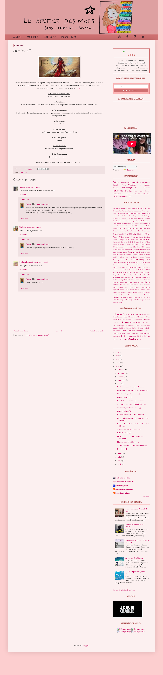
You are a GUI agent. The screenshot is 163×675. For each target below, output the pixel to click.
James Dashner (117, 252)
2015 (117, 359)
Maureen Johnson (130, 272)
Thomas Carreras (138, 292)
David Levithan (144, 237)
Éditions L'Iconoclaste (136, 325)
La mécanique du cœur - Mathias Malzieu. (132, 390)
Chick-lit (116, 185)
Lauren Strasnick (132, 265)
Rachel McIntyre (144, 280)
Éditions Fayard (122, 320)
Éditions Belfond (122, 317)
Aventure (136, 182)
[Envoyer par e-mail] (38, 169)
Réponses (25, 199)
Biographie (146, 182)
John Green (138, 259)
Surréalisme (139, 194)
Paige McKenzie (125, 277)
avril (120, 464)
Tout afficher (146, 496)
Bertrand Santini (141, 226)
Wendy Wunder (127, 297)
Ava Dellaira (122, 223)
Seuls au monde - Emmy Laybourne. (130, 387)
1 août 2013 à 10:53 (34, 227)
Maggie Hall (141, 267)
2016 (117, 355)
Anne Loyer (133, 216)
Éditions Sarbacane (129, 339)
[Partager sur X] (43, 169)
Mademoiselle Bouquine (124, 489)
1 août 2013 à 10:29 (33, 187)
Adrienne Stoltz (126, 208)
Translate (130, 170)
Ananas (22, 187)
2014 (117, 363)
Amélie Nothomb (131, 213)
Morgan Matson (118, 275)
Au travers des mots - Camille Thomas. (131, 404)
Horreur (146, 188)
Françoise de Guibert (132, 244)
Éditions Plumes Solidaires (129, 333)
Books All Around (26, 262)
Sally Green (128, 287)
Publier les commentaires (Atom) (36, 335)
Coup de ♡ (50, 37)
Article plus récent (21, 331)
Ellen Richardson (132, 239)
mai (119, 461)
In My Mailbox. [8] (124, 433)
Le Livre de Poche (120, 314)
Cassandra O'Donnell (140, 231)
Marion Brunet (144, 270)
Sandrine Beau (139, 287)
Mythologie (128, 191)
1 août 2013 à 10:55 (42, 204)
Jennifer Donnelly (131, 254)
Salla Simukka (118, 287)
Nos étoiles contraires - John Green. (130, 401)
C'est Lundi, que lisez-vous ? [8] (129, 429)
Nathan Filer (139, 275)
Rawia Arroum (138, 282)
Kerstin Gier (134, 262)
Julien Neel (146, 260)
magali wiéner (145, 300)
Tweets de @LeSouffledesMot (124, 590)
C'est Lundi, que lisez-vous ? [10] (129, 394)
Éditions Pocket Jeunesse (124, 336)
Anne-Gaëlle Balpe (144, 216)
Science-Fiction (128, 194)
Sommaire (32, 37)
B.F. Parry (137, 223)
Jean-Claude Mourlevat (142, 252)
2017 (117, 352)
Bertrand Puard (130, 226)
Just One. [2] (122, 449)
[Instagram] (135, 37)
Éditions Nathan (135, 331)
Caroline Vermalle (127, 231)
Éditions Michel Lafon (127, 328)
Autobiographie (125, 182)
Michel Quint (146, 272)
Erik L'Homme (133, 242)
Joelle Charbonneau (125, 260)
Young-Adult (126, 196)
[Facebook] (127, 37)
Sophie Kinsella (117, 292)
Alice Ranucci (122, 211)
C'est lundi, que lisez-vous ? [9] (129, 408)
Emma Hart (145, 240)
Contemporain (134, 185)
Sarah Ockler (124, 289)
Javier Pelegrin (128, 252)
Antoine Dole (124, 221)
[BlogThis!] (40, 169)
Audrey (28, 204)
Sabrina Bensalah (144, 285)
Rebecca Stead (124, 285)
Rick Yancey (134, 285)
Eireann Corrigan (118, 239)
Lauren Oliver (122, 265)
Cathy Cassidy (127, 233)
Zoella (125, 300)
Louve (78, 88)
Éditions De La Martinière (136, 317)
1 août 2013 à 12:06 (41, 262)
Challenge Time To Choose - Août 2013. (132, 445)
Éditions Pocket (144, 333)
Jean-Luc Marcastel (119, 254)
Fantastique (127, 188)
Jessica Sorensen (138, 257)
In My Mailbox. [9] (124, 411)
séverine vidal (117, 302)
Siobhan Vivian (145, 289)
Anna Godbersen (123, 216)
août (119, 384)
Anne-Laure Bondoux (120, 218)
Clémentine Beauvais (128, 237)
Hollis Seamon (145, 247)
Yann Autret (138, 297)
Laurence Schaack (144, 265)
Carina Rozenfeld (144, 228)
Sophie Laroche (127, 292)
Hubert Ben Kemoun (126, 249)
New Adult (138, 191)
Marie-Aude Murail (131, 270)
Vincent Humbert (137, 295)
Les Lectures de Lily (122, 478)
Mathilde (22, 227)
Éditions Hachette (133, 322)
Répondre (23, 194)
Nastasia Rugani (129, 275)
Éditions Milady (144, 328)
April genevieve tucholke (137, 221)
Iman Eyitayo (145, 249)
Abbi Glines (116, 208)
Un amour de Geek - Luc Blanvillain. (131, 415)
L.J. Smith (142, 262)
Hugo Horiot (136, 249)
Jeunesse (118, 190)
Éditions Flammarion (134, 320)
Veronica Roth (126, 295)
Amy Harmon (121, 213)
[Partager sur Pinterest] (48, 169)
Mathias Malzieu (118, 272)
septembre (122, 380)
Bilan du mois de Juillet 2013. (128, 442)
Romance (117, 194)
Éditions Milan (119, 331)
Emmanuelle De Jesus (120, 242)
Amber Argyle (141, 211)
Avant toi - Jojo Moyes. (134, 558)
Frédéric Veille (145, 244)
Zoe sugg (120, 300)
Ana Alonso (141, 213)
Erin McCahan (145, 242)
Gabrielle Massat (118, 247)
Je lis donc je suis (121, 486)
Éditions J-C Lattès (123, 325)
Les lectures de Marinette (124, 482)
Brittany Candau (122, 228)
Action (116, 182)
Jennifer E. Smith (144, 254)
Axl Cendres (129, 223)
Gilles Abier (136, 247)
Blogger (85, 646)
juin (119, 457)
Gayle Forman (128, 247)
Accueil (17, 37)
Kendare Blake (126, 262)
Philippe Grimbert (124, 280)
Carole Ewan (117, 231)
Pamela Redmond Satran (138, 277)
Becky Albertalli (145, 223)
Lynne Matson (132, 267)
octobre (121, 377)
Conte (123, 185)
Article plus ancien (97, 331)
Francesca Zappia (118, 244)
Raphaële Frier (128, 282)
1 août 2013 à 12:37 (42, 279)
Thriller (147, 194)
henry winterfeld (134, 300)
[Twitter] (143, 37)
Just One (24, 172)
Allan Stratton (132, 211)
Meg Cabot (138, 272)
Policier (147, 191)
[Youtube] (119, 37)
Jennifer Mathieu (118, 257)
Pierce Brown (135, 280)
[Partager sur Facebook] (45, 169)
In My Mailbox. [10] (124, 397)
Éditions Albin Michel (135, 314)
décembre (121, 369)
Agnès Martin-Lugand (139, 208)
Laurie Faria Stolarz (120, 267)
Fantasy (138, 188)
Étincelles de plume (122, 493)
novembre (122, 373)
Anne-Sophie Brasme (136, 218)
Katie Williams (117, 262)
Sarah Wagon (134, 289)
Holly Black (116, 249)
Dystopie (116, 188)
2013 (117, 366)
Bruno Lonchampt (133, 228)
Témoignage (117, 196)
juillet (120, 453)
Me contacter (69, 37)
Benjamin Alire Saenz (119, 226)
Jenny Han (128, 257)
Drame (147, 185)
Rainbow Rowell (118, 282)
